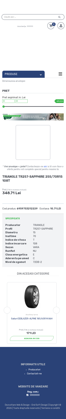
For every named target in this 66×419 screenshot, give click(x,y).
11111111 (30, 26)
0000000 (35, 395)
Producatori (34, 369)
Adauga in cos (31, 338)
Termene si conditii (50, 408)
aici (45, 166)
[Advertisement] (33, 51)
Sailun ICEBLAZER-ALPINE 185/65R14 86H (31, 318)
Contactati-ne (34, 373)
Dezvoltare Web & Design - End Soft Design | (27, 405)
